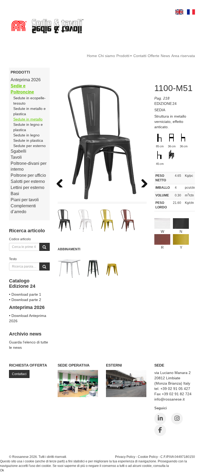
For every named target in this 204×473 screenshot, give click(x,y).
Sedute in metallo (27, 119)
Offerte (153, 56)
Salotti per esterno (28, 181)
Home (92, 56)
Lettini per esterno (27, 187)
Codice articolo (20, 239)
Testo (13, 259)
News (165, 56)
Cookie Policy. (180, 466)
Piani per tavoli (25, 199)
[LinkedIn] (160, 418)
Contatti (139, 56)
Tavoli (16, 157)
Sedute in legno (26, 135)
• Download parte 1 (25, 294)
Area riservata (183, 56)
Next (142, 182)
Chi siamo (106, 56)
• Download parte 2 (25, 300)
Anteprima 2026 (26, 80)
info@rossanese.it (169, 399)
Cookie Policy (148, 456)
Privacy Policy (125, 456)
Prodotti (122, 56)
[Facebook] (160, 430)
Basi (15, 193)
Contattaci (19, 374)
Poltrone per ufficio (28, 175)
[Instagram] (177, 418)
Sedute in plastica (28, 140)
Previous (61, 182)
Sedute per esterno (29, 146)
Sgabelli (18, 151)
